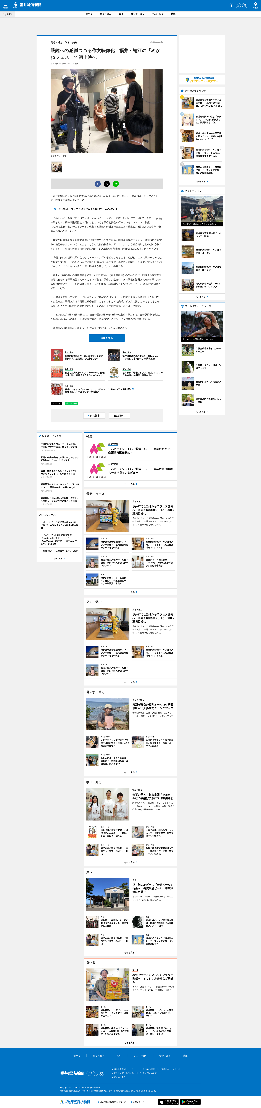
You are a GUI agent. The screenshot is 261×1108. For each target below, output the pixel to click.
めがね (55, 64)
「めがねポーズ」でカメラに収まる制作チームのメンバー (87, 209)
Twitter (238, 5)
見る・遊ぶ (105, 13)
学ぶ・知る (157, 13)
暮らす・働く (138, 13)
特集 (173, 13)
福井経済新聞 (27, 5)
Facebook (231, 5)
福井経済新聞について (123, 1069)
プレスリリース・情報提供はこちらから (162, 1069)
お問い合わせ (151, 1073)
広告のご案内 (120, 1077)
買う (121, 13)
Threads (244, 5)
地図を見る (107, 338)
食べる (89, 13)
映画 (76, 64)
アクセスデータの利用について (127, 1073)
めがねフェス (66, 64)
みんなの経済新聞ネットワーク (75, 1102)
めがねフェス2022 (121, 388)
